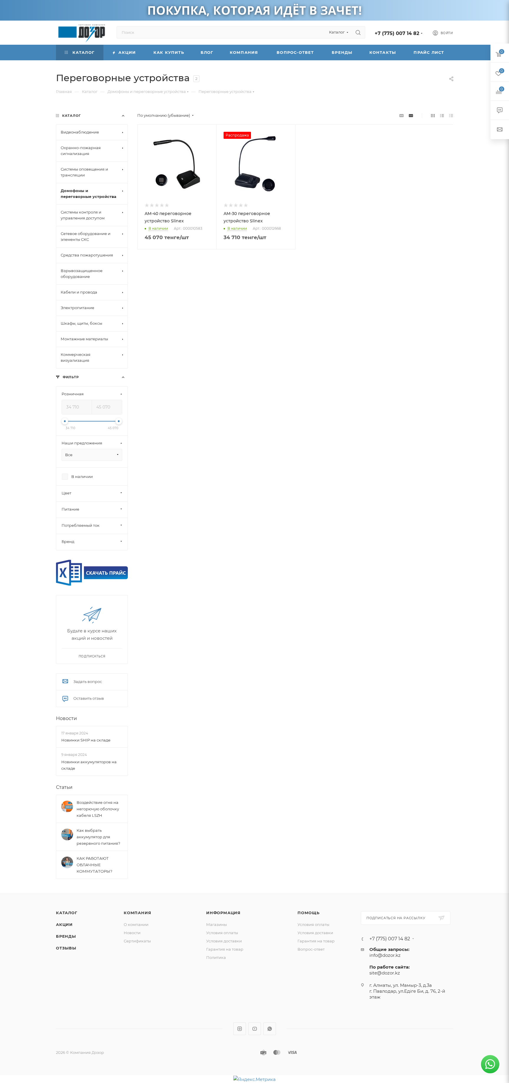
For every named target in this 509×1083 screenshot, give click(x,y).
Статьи (64, 787)
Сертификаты (137, 941)
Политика (216, 957)
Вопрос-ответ (311, 949)
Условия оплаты (222, 932)
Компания (137, 912)
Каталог (66, 912)
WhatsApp (269, 1028)
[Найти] (358, 32)
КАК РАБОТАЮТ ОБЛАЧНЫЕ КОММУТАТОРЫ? (94, 865)
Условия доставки (224, 941)
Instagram (239, 1028)
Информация (223, 912)
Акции (64, 924)
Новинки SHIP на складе (85, 740)
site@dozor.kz (384, 973)
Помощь (309, 912)
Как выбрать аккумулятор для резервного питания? (98, 837)
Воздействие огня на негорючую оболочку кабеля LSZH (98, 809)
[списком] (442, 115)
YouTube (254, 1028)
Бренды (66, 936)
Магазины (216, 924)
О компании (136, 924)
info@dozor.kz (385, 955)
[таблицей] (451, 115)
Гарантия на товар (224, 949)
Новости (66, 718)
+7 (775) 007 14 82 (397, 33)
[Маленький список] (401, 115)
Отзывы (66, 948)
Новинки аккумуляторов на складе (89, 765)
